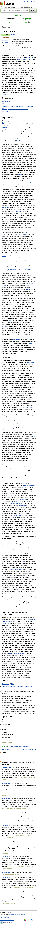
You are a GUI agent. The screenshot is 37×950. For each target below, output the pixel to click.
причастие (5, 326)
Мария (4, 256)
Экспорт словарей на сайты (7, 919)
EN (24, 1)
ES (31, 1)
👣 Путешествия (4, 917)
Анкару (18, 589)
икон (30, 343)
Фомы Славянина (14, 503)
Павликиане (5, 684)
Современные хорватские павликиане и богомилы (17, 686)
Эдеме (4, 184)
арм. (20, 47)
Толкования (10, 19)
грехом (8, 184)
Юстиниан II (30, 407)
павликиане (6, 783)
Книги (10, 22)
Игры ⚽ (27, 22)
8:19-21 (29, 270)
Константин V (31, 619)
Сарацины (22, 505)
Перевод (13, 34)
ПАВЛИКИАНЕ (6, 767)
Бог (3, 123)
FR (34, 1)
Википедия (18, 15)
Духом (10, 320)
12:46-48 (13, 270)
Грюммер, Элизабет (27, 749)
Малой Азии (30, 57)
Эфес (23, 561)
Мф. (9, 270)
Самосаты (30, 362)
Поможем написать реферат (19, 746)
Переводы (27, 19)
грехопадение (30, 182)
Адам (20, 174)
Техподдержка (12, 914)
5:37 (20, 141)
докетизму (17, 234)
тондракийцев (31, 609)
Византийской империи (24, 59)
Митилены (17, 501)
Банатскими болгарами (16, 653)
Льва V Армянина (28, 485)
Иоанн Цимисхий (7, 621)
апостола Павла (13, 47)
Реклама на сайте (20, 914)
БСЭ (12, 684)
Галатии (32, 436)
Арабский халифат (21, 499)
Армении (19, 55)
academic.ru (7, 3)
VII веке (13, 55)
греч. (13, 45)
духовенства (16, 339)
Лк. (26, 270)
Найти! (33, 10)
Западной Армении (27, 547)
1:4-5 (7, 207)
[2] (2, 691)
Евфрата (17, 547)
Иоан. (17, 141)
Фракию (4, 623)
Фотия (4, 94)
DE (27, 1)
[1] (2, 689)
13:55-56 (21, 270)
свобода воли (18, 211)
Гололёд (7, 749)
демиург (4, 127)
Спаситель (24, 234)
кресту (28, 289)
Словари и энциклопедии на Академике (16, 7)
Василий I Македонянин (16, 569)
